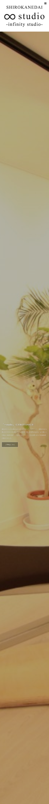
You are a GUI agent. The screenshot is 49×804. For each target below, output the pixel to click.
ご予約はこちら (10, 443)
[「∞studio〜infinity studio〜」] (24, 16)
